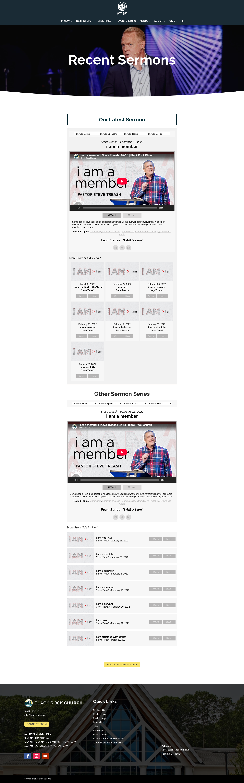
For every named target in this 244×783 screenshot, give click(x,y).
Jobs (95, 726)
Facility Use (99, 730)
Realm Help (99, 718)
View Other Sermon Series (122, 664)
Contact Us (99, 710)
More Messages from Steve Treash (139, 231)
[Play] (73, 207)
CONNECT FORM (37, 724)
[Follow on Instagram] (36, 756)
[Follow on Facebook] (27, 756)
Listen (133, 215)
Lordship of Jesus (111, 231)
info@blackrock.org (34, 715)
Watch (113, 215)
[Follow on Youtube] (45, 756)
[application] (122, 181)
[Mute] (166, 207)
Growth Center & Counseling (108, 742)
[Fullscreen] (170, 207)
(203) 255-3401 (32, 711)
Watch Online (100, 734)
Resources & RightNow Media (109, 738)
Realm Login (99, 714)
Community (95, 231)
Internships (98, 722)
